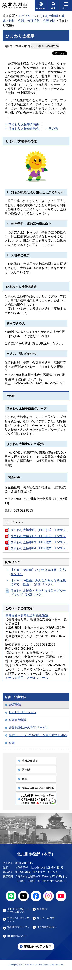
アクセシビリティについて (18, 919)
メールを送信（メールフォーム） (28, 677)
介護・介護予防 (29, 20)
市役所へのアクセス (38, 946)
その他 (53, 128)
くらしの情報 (49, 16)
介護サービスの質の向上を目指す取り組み (38, 735)
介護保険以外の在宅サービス (29, 727)
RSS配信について (17, 936)
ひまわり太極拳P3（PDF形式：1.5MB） (38, 542)
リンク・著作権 (45, 918)
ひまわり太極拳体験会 (23, 128)
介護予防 (49, 20)
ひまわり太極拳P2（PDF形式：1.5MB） (38, 536)
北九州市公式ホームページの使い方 (18, 910)
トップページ (27, 16)
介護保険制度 (18, 720)
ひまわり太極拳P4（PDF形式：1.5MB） (38, 548)
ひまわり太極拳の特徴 (23, 124)
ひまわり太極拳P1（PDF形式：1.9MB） (38, 530)
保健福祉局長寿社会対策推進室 (26, 615)
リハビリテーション (22, 712)
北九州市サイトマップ (18, 928)
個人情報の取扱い (47, 927)
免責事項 (42, 909)
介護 (12, 743)
